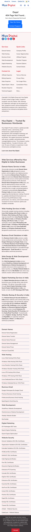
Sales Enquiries (6, 81)
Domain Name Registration (9, 333)
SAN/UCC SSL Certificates (9, 455)
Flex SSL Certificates (8, 462)
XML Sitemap (22, 101)
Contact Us (21, 1)
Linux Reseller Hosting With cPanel (12, 365)
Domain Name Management (10, 343)
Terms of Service (21, 75)
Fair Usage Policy (21, 81)
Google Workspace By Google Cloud (12, 390)
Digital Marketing (7, 63)
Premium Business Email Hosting (11, 394)
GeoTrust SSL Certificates (9, 487)
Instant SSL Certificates (8, 491)
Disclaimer (19, 88)
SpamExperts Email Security (10, 401)
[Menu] (21, 5)
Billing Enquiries (6, 78)
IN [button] (28, 1)
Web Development (7, 60)
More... (18, 91)
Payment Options (21, 63)
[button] (28, 5)
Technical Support (7, 91)
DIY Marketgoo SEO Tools (9, 426)
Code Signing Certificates (9, 459)
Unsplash (4, 101)
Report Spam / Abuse (8, 85)
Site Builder (5, 419)
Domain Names (6, 51)
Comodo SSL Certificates (9, 473)
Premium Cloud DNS (8, 351)
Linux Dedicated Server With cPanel (12, 379)
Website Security (7, 67)
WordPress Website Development (12, 408)
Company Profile (21, 51)
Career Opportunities (22, 54)
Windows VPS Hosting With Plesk (12, 376)
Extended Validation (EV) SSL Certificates (13, 448)
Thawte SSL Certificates (9, 505)
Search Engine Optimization (9, 434)
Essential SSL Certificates (9, 484)
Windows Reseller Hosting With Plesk (13, 369)
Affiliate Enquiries (7, 75)
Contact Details (20, 67)
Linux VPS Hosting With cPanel (11, 372)
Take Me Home (15, 22)
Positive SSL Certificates (9, 495)
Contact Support (15, 26)
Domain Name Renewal (8, 340)
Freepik (22, 99)
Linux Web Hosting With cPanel (11, 358)
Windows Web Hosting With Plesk (12, 361)
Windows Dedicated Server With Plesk (13, 383)
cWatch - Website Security (9, 509)
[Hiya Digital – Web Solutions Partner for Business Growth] (10, 36)
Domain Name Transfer (8, 336)
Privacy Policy (20, 78)
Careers (14, 1)
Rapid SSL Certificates (8, 498)
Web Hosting (5, 54)
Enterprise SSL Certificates (9, 480)
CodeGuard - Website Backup (10, 512)
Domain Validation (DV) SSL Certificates (13, 441)
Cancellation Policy (21, 85)
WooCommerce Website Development (13, 412)
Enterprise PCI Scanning (8, 470)
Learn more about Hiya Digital (10, 151)
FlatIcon (15, 101)
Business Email (6, 57)
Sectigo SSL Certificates (8, 502)
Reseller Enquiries (7, 88)
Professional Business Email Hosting (12, 397)
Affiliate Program (21, 57)
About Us (7, 1)
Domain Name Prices (8, 347)
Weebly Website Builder (9, 415)
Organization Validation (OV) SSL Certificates (14, 445)
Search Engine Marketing (9, 430)
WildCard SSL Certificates (9, 452)
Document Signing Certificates (10, 466)
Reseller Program (21, 60)
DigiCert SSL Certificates (9, 477)
